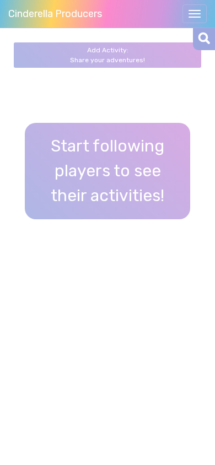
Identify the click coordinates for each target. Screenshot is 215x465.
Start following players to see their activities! (107, 171)
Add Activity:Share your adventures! (107, 55)
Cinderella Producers (55, 14)
